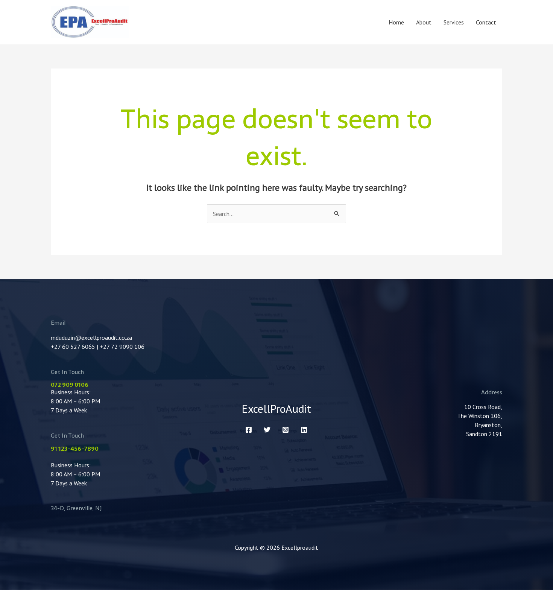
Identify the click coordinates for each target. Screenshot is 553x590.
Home (396, 22)
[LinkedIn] (304, 429)
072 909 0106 (69, 384)
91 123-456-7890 (75, 448)
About (423, 22)
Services (454, 22)
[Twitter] (267, 429)
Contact (486, 22)
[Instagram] (285, 429)
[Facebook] (248, 429)
